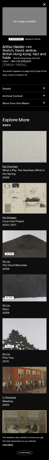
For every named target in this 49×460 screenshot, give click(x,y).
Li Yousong (9, 397)
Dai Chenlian (10, 166)
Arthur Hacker (13, 46)
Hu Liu (6, 261)
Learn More (7, 445)
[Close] (44, 4)
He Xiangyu (9, 217)
